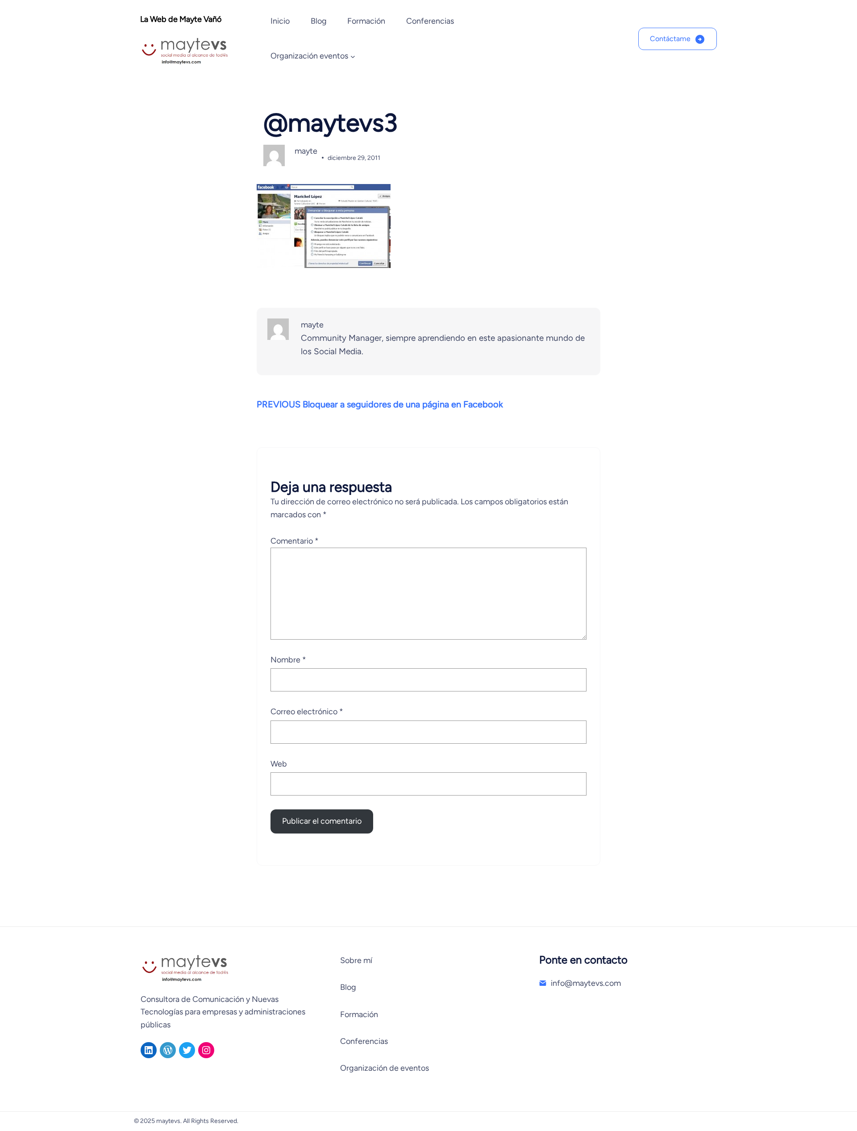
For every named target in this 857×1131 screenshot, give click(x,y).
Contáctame (670, 38)
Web (278, 764)
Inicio (280, 21)
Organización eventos (309, 56)
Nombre (288, 660)
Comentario (294, 541)
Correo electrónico (306, 711)
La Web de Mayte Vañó (180, 19)
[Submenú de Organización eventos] (352, 56)
